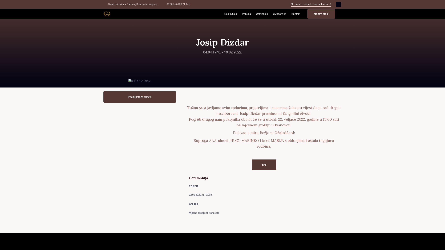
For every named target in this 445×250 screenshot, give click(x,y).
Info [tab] (263, 164)
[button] (340, 13)
